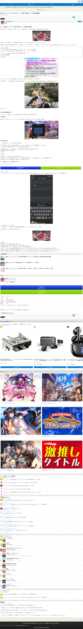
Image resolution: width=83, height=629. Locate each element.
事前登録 (38, 9)
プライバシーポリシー (40, 623)
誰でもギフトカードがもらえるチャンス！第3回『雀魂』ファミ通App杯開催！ (40, 7)
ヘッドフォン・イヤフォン (6, 324)
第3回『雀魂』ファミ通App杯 (45, 81)
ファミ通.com (51, 623)
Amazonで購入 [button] (16, 367)
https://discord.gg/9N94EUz (20, 226)
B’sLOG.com (57, 623)
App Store (41, 288)
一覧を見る (80, 321)
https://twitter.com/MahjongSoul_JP (11, 301)
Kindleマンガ (15, 324)
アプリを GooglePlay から (61, 168)
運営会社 (33, 623)
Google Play (41, 292)
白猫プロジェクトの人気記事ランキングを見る (8, 511)
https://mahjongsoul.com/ (10, 299)
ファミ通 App (4, 2)
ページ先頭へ (80, 619)
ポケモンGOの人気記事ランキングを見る (7, 532)
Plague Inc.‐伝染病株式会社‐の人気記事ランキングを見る (9, 524)
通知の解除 (47, 623)
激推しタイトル (43, 9)
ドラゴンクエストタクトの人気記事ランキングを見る (8, 528)
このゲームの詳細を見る (10, 281)
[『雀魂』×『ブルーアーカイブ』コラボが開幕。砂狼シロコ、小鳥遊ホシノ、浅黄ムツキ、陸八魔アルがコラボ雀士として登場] (26, 271)
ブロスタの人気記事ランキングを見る (6, 515)
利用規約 (30, 623)
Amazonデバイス (22, 324)
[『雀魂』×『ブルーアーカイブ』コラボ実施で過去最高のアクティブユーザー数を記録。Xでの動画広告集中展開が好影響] (25, 259)
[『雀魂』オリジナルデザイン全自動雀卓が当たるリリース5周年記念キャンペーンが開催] (19, 265)
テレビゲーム (29, 324)
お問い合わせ (25, 623)
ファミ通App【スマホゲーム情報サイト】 (12, 7)
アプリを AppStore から (20, 168)
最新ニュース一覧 (23, 7)
